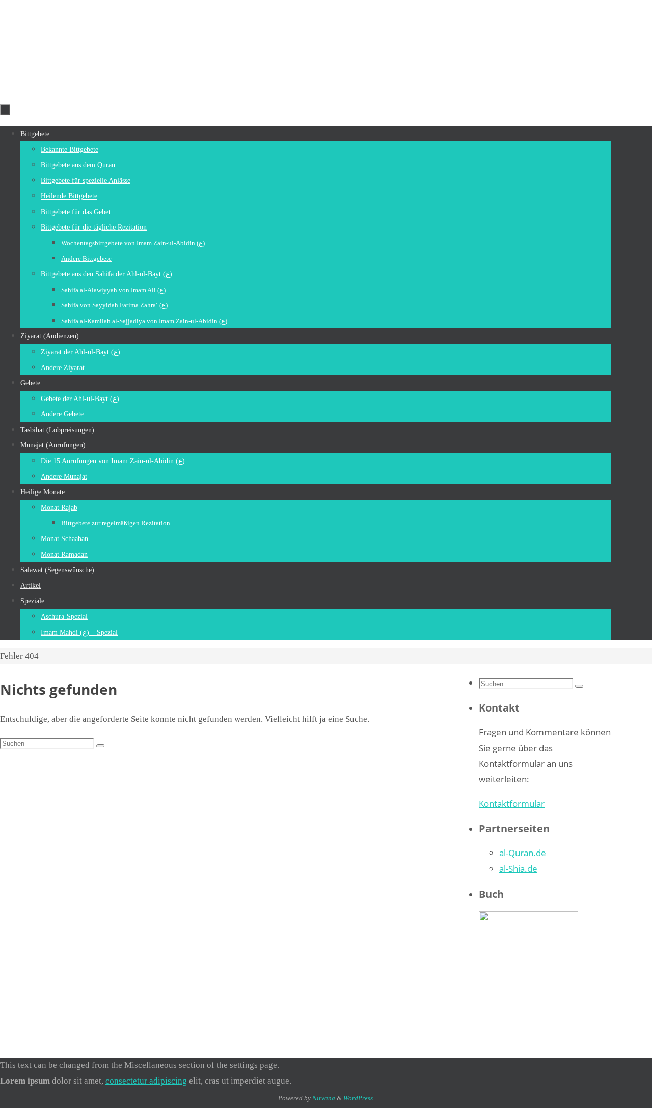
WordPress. (358, 1098)
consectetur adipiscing (146, 1081)
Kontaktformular (512, 803)
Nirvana (323, 1098)
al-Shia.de (518, 868)
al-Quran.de (522, 853)
